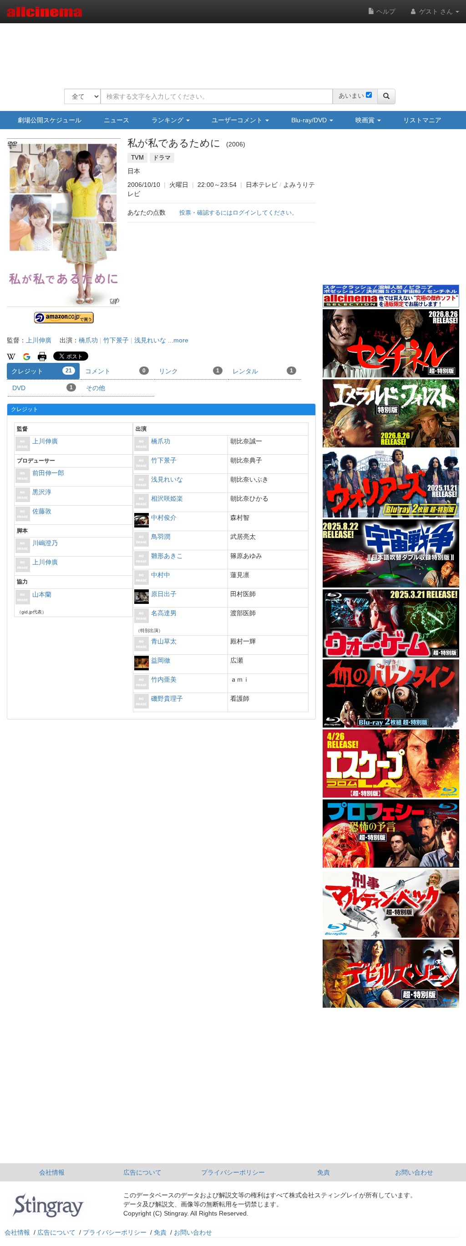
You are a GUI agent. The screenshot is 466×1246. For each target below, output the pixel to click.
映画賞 (365, 120)
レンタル (263, 371)
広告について (142, 1172)
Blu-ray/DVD (310, 120)
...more (178, 340)
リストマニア (422, 120)
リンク (189, 371)
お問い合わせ (414, 1172)
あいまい (351, 95)
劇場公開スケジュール (49, 120)
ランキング (168, 120)
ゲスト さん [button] (436, 11)
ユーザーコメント (238, 120)
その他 (95, 388)
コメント (115, 371)
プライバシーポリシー (233, 1172)
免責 (323, 1172)
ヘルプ (385, 11)
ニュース (116, 120)
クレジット (41, 371)
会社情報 (52, 1172)
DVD (42, 388)
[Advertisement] (229, 50)
